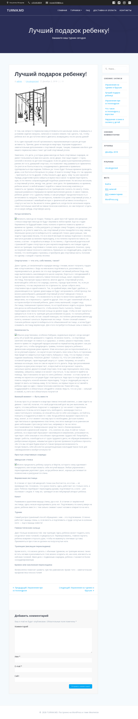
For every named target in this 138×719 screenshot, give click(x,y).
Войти (108, 184)
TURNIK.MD (15, 10)
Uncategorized (32, 81)
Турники (75, 10)
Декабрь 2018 (111, 152)
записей (110, 189)
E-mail (18, 666)
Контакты (126, 10)
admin (19, 81)
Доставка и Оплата (104, 10)
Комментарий (21, 626)
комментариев (114, 194)
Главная (62, 10)
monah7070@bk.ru (56, 3)
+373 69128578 (36, 3)
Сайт (17, 676)
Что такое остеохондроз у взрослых (112, 111)
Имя (17, 656)
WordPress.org (111, 199)
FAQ (88, 10)
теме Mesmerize (91, 712)
